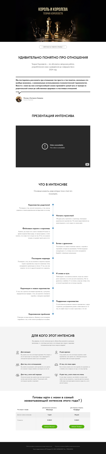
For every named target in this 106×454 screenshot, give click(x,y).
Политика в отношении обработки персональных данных (67, 446)
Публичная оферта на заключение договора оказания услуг (39, 446)
